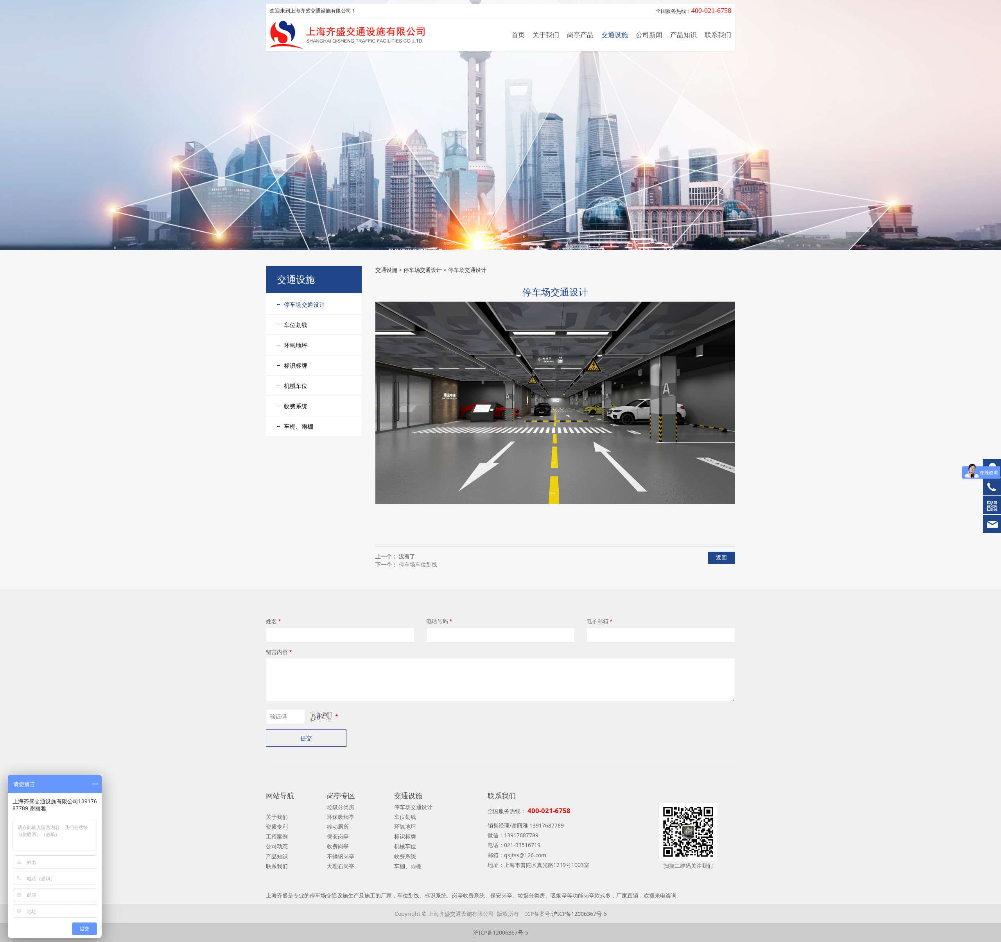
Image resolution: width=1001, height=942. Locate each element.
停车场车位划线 (418, 564)
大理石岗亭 (340, 866)
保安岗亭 (338, 836)
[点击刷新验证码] (321, 716)
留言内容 (279, 652)
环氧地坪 (295, 345)
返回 (721, 557)
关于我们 (546, 34)
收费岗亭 (338, 846)
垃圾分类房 (340, 807)
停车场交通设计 (304, 304)
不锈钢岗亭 (340, 856)
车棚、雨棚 (298, 426)
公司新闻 (649, 34)
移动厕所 (338, 826)
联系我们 (718, 34)
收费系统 (295, 406)
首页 (518, 34)
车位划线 (295, 325)
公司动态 (277, 846)
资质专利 (277, 826)
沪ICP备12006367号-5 (579, 913)
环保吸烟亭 (340, 816)
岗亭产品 (580, 34)
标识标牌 (295, 365)
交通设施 (614, 34)
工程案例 (277, 836)
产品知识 (683, 34)
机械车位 (295, 386)
